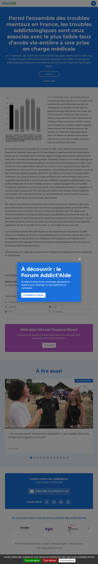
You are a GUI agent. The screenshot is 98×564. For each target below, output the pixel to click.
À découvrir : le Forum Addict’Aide (46, 272)
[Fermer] (79, 259)
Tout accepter (32, 560)
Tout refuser (49, 560)
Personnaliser (67, 560)
